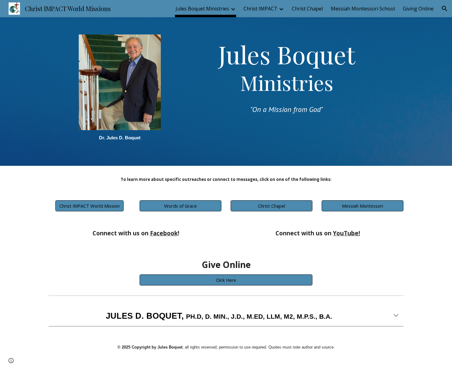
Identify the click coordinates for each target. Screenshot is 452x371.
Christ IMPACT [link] (260, 8)
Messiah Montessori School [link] (363, 8)
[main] (120, 139)
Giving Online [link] (418, 8)
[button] (444, 8)
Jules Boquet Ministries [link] (202, 8)
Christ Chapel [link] (307, 8)
